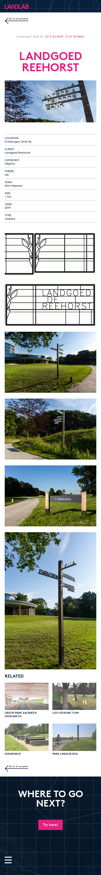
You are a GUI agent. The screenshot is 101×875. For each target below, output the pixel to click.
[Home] (6, 6)
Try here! (50, 824)
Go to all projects (18, 18)
